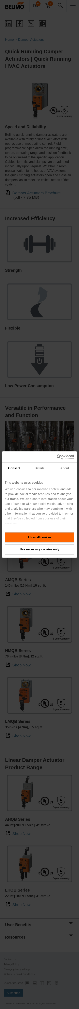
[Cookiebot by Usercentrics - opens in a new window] (56, 457)
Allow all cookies (39, 537)
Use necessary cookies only (39, 549)
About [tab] (64, 468)
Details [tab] (40, 468)
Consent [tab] (14, 468)
